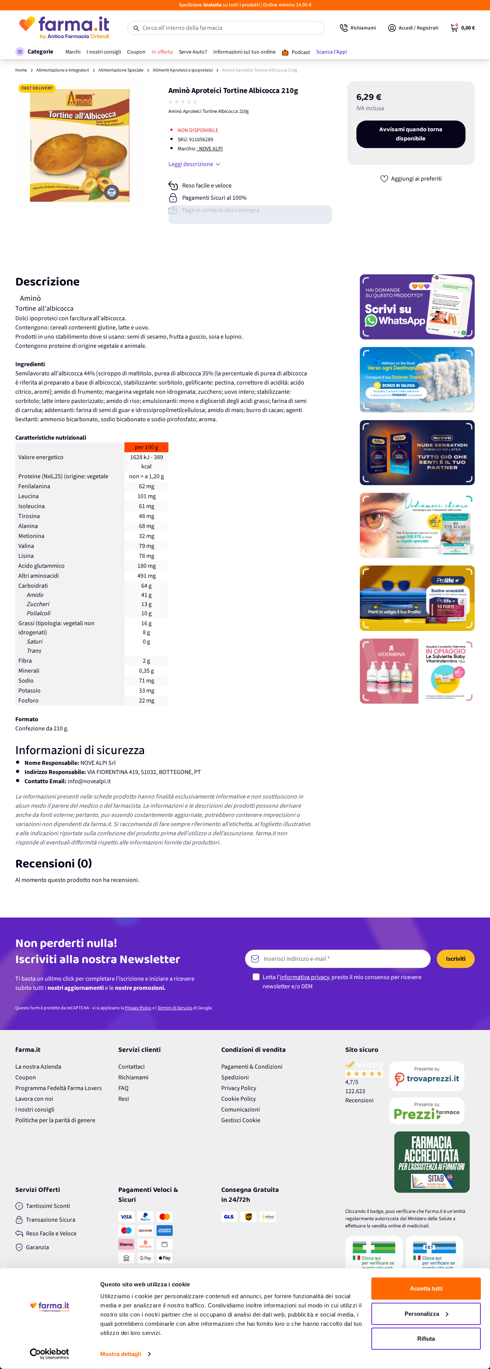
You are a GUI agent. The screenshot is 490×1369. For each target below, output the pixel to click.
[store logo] (63, 27)
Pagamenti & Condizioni (252, 1067)
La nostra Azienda (38, 1067)
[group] (183, 102)
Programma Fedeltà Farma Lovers (58, 1088)
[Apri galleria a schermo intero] (79, 145)
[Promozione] (417, 306)
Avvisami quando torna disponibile (411, 134)
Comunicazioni (240, 1109)
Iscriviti (456, 959)
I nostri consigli (34, 1109)
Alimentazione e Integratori (62, 70)
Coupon (25, 1077)
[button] (34, 51)
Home (21, 70)
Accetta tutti (426, 1288)
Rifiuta (426, 1338)
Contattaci (131, 1067)
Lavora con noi (34, 1099)
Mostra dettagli (120, 1354)
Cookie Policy (238, 1099)
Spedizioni (235, 1077)
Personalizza (422, 1313)
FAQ (123, 1088)
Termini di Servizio (175, 1008)
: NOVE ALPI (210, 149)
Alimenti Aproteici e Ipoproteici (183, 70)
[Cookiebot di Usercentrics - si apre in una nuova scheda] (49, 1354)
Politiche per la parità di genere (55, 1120)
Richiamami (133, 1077)
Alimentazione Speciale (121, 70)
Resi (123, 1099)
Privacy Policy (138, 1008)
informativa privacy (304, 977)
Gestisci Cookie (240, 1120)
